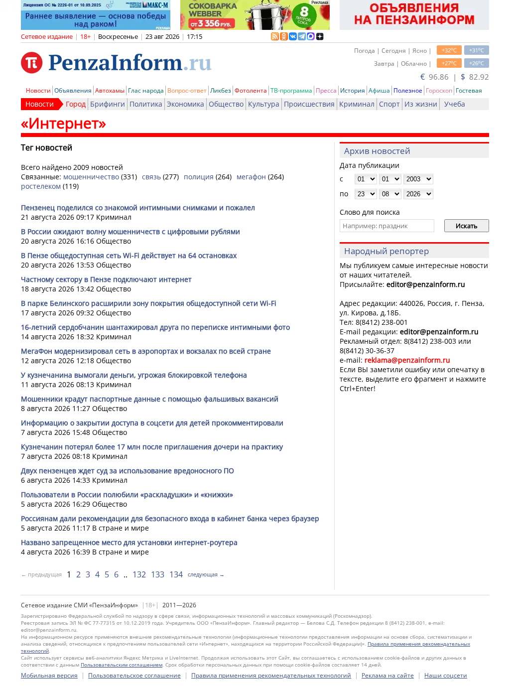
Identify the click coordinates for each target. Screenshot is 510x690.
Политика (145, 104)
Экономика (185, 104)
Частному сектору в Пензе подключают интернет (106, 279)
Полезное (407, 90)
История (352, 90)
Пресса (326, 90)
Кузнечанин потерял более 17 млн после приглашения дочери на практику (152, 446)
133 (157, 574)
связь (151, 176)
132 (139, 574)
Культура (263, 104)
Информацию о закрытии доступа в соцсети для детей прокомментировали (152, 422)
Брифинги (107, 104)
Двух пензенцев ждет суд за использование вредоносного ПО (127, 470)
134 (176, 574)
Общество (226, 104)
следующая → (206, 574)
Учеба (454, 104)
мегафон (251, 176)
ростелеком (41, 186)
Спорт (389, 104)
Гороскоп (439, 90)
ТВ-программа (291, 90)
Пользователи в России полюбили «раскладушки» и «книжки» (127, 494)
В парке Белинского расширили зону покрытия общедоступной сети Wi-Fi (148, 303)
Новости (38, 90)
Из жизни (420, 104)
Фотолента (251, 90)
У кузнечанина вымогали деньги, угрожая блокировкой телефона (134, 375)
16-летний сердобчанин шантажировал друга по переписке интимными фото (155, 327)
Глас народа (146, 90)
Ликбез (220, 90)
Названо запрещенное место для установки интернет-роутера (129, 542)
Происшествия (309, 104)
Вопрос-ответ (187, 90)
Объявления (73, 90)
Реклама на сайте (388, 675)
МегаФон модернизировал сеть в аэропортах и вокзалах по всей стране (146, 351)
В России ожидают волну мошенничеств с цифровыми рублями (130, 231)
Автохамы (110, 90)
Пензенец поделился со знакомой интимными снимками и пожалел (138, 207)
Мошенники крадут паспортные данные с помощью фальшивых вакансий (149, 399)
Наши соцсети (445, 675)
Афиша (379, 90)
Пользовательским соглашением (121, 664)
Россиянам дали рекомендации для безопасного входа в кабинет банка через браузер (170, 518)
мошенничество (91, 176)
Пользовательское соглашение (134, 675)
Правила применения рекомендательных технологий (271, 675)
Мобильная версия (49, 675)
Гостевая (469, 90)
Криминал (357, 104)
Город (76, 104)
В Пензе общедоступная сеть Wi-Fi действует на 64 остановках (129, 255)
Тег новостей (46, 147)
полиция (199, 176)
